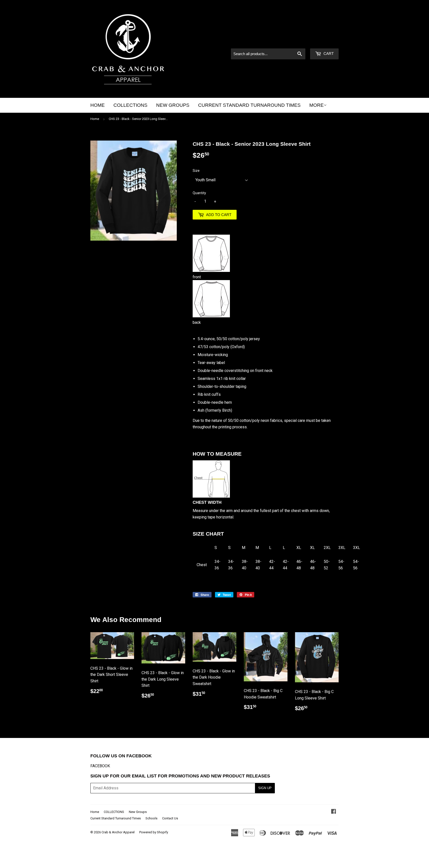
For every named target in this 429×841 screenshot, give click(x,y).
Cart (328, 53)
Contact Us (170, 818)
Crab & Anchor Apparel (118, 832)
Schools (151, 818)
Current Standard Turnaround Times (249, 105)
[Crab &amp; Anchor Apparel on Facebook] (333, 811)
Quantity (199, 193)
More (316, 105)
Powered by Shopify (153, 832)
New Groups (172, 105)
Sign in (296, 42)
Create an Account (324, 42)
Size (196, 171)
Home (97, 105)
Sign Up (265, 788)
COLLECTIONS (130, 105)
